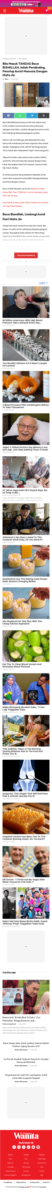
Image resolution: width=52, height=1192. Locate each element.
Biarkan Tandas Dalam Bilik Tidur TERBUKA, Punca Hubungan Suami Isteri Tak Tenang (25, 192)
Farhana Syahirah (9, 1024)
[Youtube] (33, 1147)
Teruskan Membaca (26, 255)
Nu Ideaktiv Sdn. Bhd (24, 1187)
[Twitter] (23, 1147)
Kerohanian (23, 59)
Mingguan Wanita (9, 59)
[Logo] (26, 10)
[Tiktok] (28, 1147)
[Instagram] (19, 1147)
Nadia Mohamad (21, 1050)
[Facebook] (14, 1147)
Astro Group (43, 1187)
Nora (6, 79)
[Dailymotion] (38, 1147)
